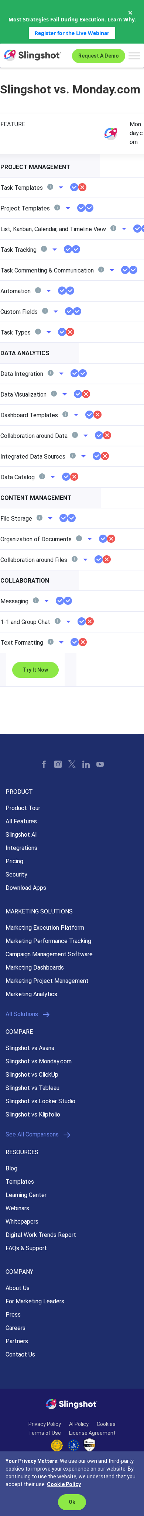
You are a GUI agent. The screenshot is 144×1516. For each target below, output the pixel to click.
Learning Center (26, 1194)
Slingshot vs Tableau (32, 1087)
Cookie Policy (64, 1484)
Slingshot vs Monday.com (39, 1061)
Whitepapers (22, 1221)
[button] (54, 187)
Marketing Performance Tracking (48, 940)
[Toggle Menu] (134, 55)
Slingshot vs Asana (30, 1048)
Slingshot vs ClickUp (32, 1074)
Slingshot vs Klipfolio (33, 1114)
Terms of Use (44, 1433)
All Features (21, 821)
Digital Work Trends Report (41, 1234)
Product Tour (23, 808)
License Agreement (92, 1433)
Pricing (14, 861)
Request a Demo (98, 56)
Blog (11, 1168)
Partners (17, 1341)
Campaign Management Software (49, 954)
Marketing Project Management (47, 980)
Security (16, 874)
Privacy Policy (44, 1424)
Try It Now (35, 670)
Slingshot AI (21, 834)
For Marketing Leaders (35, 1301)
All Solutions (22, 1014)
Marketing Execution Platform (45, 927)
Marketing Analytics (31, 994)
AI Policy (79, 1424)
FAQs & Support (26, 1248)
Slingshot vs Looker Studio (40, 1101)
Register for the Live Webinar (72, 33)
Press (13, 1314)
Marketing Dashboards (35, 967)
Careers (15, 1327)
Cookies (106, 1424)
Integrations (21, 847)
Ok (72, 1502)
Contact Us (20, 1354)
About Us (18, 1288)
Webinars (17, 1208)
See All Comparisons (32, 1134)
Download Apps (26, 887)
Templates (20, 1181)
